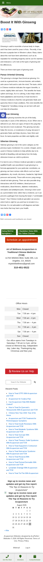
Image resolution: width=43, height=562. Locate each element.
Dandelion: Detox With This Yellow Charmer (28, 232)
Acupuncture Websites (12, 536)
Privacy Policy (23, 541)
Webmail (16, 548)
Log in (28, 548)
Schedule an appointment (22, 239)
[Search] (35, 382)
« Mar (7, 530)
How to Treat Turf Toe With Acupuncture (23, 473)
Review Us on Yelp (22, 371)
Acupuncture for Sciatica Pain (20, 399)
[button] (3, 115)
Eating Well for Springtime (8, 232)
